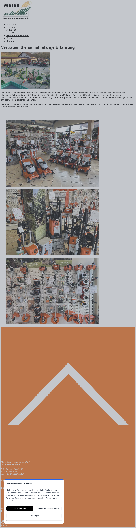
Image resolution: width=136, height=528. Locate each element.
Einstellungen (34, 515)
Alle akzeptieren (20, 508)
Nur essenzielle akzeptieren (48, 508)
